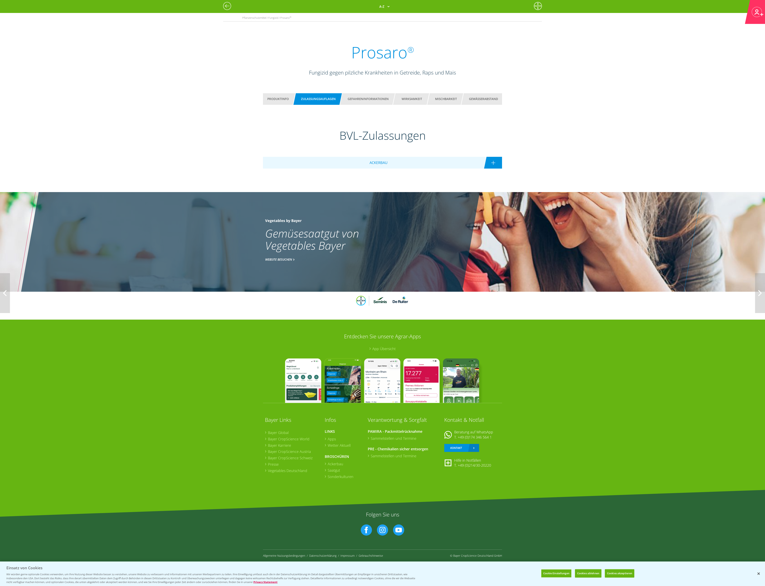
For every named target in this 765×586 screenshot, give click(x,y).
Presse (273, 464)
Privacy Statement (265, 582)
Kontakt (456, 448)
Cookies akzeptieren (619, 573)
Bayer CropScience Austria (289, 451)
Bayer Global (278, 432)
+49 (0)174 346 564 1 (475, 437)
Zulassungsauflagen (318, 99)
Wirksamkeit (412, 99)
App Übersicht (384, 348)
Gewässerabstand (483, 99)
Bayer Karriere (279, 445)
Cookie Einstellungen (556, 573)
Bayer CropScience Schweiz (290, 457)
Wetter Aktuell (339, 445)
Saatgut (334, 470)
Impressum (347, 556)
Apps (332, 439)
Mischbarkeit (446, 99)
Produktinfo (278, 99)
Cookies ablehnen (588, 573)
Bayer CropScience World (288, 439)
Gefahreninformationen (368, 99)
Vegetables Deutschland (287, 470)
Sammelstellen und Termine (393, 438)
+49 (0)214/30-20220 (474, 465)
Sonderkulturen (340, 476)
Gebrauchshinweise (371, 556)
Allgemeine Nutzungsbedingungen (284, 556)
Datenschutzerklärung (322, 556)
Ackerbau (335, 463)
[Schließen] (758, 573)
